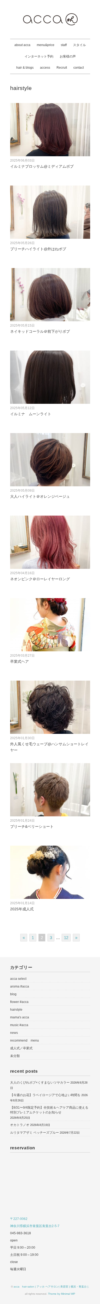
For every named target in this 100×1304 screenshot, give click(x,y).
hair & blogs (25, 67)
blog (13, 994)
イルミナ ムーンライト (30, 414)
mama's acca (19, 1017)
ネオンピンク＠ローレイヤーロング (40, 579)
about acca (22, 45)
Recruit (62, 67)
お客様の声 (68, 56)
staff (64, 45)
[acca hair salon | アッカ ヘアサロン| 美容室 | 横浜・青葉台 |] (50, 17)
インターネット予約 (39, 56)
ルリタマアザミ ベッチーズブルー (34, 1132)
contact (78, 67)
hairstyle (16, 1009)
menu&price (45, 45)
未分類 (15, 1056)
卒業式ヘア (19, 661)
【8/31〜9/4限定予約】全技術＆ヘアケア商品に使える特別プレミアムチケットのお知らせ (49, 1110)
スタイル (79, 45)
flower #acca (19, 1002)
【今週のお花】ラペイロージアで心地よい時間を (45, 1095)
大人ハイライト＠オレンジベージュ (40, 496)
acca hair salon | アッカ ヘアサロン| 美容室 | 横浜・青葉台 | (51, 1286)
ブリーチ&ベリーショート (32, 826)
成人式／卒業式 (21, 1048)
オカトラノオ (19, 1125)
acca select (18, 979)
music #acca (19, 1025)
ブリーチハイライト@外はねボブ (38, 249)
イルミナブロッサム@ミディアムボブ (42, 166)
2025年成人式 (22, 909)
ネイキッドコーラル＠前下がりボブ (40, 331)
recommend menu (24, 1040)
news (14, 1033)
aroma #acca (19, 986)
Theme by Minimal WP (61, 1293)
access (45, 67)
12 (66, 937)
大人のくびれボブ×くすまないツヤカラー (40, 1082)
